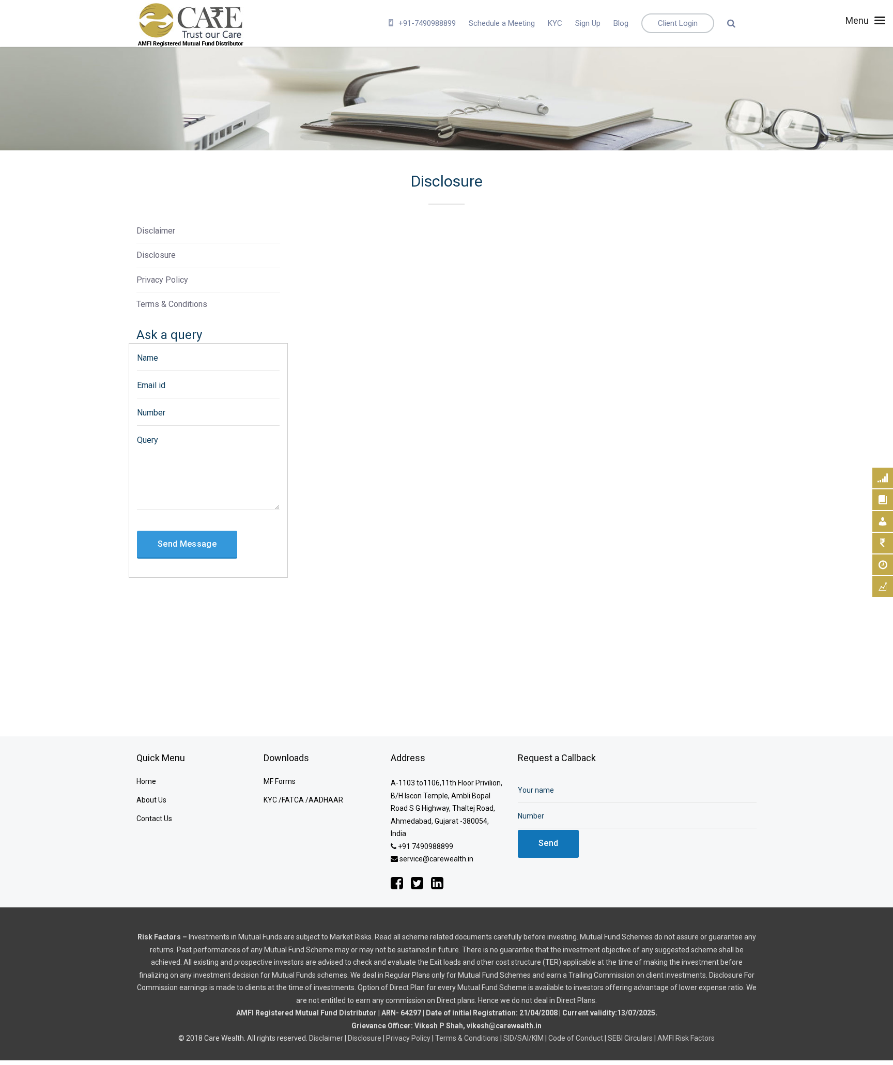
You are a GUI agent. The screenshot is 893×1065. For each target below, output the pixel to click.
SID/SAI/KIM (523, 1038)
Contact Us (154, 818)
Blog (620, 23)
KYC (555, 23)
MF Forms (280, 781)
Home (146, 781)
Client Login (678, 23)
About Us (151, 800)
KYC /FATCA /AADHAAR (303, 800)
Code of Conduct (575, 1038)
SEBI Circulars (630, 1038)
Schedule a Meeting (502, 23)
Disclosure (156, 255)
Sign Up (588, 23)
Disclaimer (155, 231)
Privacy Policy (162, 280)
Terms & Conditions (171, 304)
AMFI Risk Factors (686, 1038)
